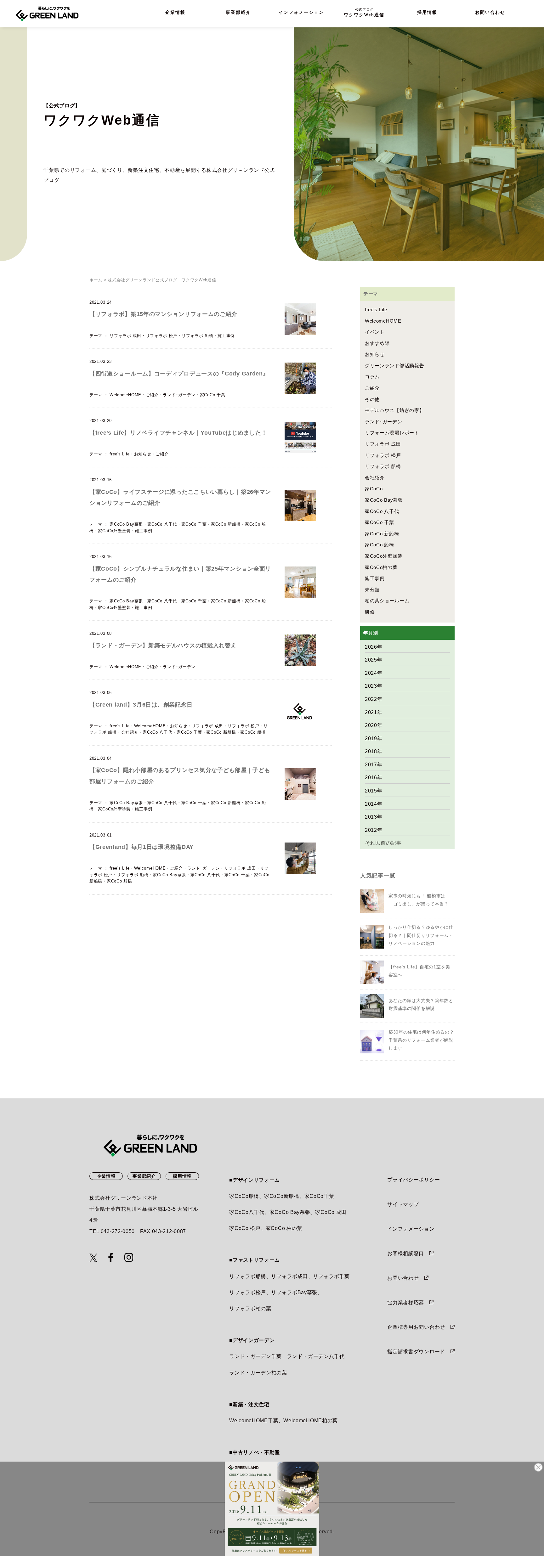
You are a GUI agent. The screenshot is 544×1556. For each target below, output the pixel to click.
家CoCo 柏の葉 (284, 1228)
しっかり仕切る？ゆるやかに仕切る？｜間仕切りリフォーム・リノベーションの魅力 (420, 935)
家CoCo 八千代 (162, 524)
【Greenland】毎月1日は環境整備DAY (141, 847)
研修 (370, 612)
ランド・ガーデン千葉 (255, 1356)
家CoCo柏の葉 (381, 567)
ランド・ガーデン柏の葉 (258, 1372)
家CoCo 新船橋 (226, 524)
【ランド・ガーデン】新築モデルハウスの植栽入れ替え (163, 645)
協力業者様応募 (405, 1302)
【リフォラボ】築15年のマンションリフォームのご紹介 (163, 314)
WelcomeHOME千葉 (253, 1420)
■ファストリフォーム (254, 1260)
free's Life (120, 454)
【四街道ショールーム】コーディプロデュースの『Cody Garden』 (179, 373)
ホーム (95, 280)
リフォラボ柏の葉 (250, 1308)
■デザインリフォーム (254, 1180)
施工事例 (226, 335)
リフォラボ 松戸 (162, 335)
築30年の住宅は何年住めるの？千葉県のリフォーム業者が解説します (421, 1040)
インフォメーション (301, 12)
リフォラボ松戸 (247, 1292)
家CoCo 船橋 (253, 732)
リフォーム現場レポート (392, 432)
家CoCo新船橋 (281, 1196)
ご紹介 (152, 394)
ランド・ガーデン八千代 (316, 1356)
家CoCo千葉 (319, 1196)
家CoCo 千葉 (212, 394)
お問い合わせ (490, 12)
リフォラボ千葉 (331, 1276)
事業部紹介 (238, 12)
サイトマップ (403, 1204)
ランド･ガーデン (179, 394)
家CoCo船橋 (244, 1196)
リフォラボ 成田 (125, 335)
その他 (372, 399)
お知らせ (142, 454)
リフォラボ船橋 (247, 1276)
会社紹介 (130, 732)
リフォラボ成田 (289, 1276)
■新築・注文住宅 (249, 1404)
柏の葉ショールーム (387, 600)
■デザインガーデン (252, 1340)
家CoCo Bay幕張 (126, 524)
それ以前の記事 (383, 843)
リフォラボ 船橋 (197, 335)
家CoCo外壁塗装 (114, 530)
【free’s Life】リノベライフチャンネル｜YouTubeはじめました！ (178, 433)
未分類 (372, 589)
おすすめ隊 (377, 343)
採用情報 (427, 12)
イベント (375, 332)
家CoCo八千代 (246, 1212)
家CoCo (374, 488)
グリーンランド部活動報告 (394, 365)
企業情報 (175, 12)
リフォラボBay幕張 (294, 1292)
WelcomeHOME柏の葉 (310, 1420)
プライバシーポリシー (413, 1179)
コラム (372, 376)
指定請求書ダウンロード (416, 1351)
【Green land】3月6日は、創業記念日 (141, 705)
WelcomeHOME (125, 394)
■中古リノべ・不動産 (254, 1452)
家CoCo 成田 (331, 1212)
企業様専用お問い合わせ (416, 1327)
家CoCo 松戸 (245, 1228)
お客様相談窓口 (405, 1253)
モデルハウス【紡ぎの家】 (394, 410)
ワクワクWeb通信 (364, 12)
